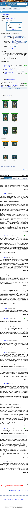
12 (12, 48)
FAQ (17, 497)
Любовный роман (19, 36)
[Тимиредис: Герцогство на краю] (14, 107)
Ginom (5, 193)
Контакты (21, 497)
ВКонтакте (10, 499)
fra (8, 497)
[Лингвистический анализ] (15, 65)
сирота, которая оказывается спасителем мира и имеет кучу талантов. (14, 369)
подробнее (14, 29)
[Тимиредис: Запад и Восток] (5, 133)
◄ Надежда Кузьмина (6, 8)
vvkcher (5, 352)
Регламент (13, 497)
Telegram (15, 499)
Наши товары (21, 499)
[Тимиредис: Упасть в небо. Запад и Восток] (14, 133)
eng (6, 497)
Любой (13, 46)
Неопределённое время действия (18, 41)
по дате (14, 178)
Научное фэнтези (21, 35)
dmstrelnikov (6, 235)
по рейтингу (19, 178)
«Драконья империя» (10, 18)
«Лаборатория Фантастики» (17, 507)
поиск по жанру (15, 6)
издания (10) (16, 8)
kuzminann (6, 181)
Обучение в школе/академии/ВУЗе (11, 43)
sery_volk (6, 383)
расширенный (22, 6)
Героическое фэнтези (8, 36)
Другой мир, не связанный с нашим (18, 40)
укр (10, 497)
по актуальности (8, 178)
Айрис (5, 428)
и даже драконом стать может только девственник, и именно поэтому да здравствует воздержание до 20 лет (14, 436)
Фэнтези (14, 35)
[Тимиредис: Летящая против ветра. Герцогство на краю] (14, 120)
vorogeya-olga (7, 326)
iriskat (5, 274)
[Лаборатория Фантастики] (6, 4)
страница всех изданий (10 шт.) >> (8, 166)
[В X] (26, 169)
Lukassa (5, 288)
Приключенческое (18, 37)
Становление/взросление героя (18, 42)
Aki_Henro (6, 318)
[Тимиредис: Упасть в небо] (5, 120)
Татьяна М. (6, 340)
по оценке (25, 178)
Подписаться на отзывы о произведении (19, 490)
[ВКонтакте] (23, 169)
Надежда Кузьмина (5, 14)
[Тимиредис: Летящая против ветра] (5, 107)
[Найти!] (26, 4)
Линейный (15, 45)
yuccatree (6, 308)
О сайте (3, 497)
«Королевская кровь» (11, 83)
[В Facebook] (24, 169)
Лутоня (5, 461)
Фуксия (5, 257)
